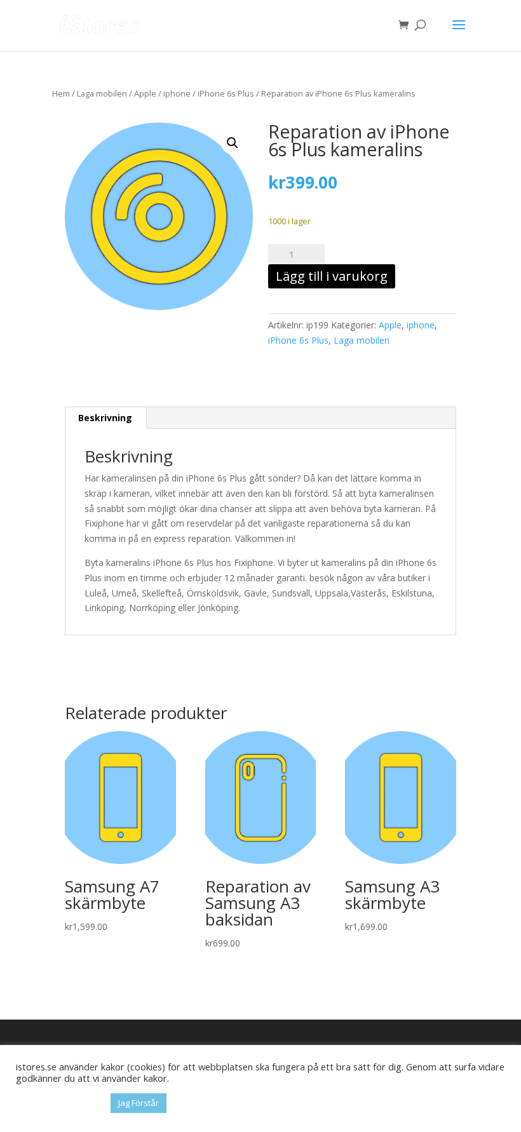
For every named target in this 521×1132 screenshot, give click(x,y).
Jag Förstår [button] (138, 1102)
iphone (177, 93)
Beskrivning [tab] (105, 418)
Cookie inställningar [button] (60, 1103)
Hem (61, 93)
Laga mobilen (102, 93)
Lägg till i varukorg (332, 276)
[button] (232, 142)
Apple (145, 93)
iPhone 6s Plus (226, 93)
